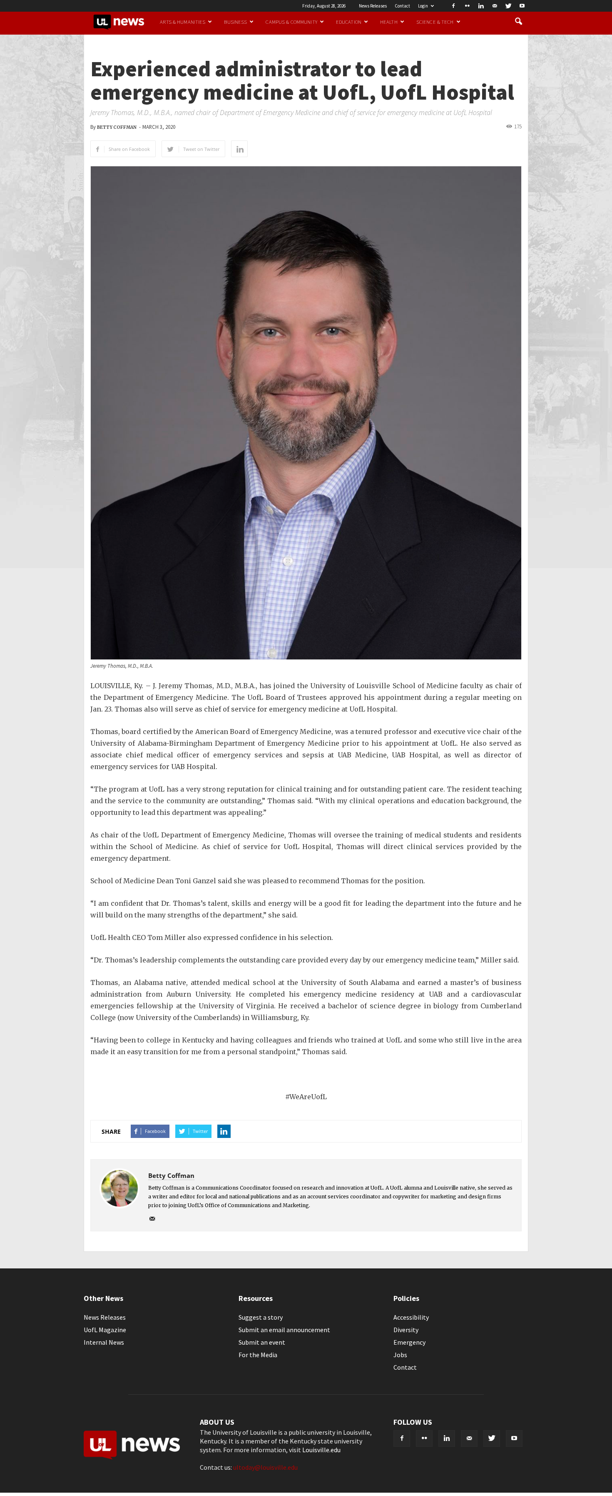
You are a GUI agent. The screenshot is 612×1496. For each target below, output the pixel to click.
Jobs (400, 1355)
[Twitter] (508, 6)
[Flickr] (467, 6)
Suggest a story (261, 1317)
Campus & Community (291, 21)
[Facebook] (453, 6)
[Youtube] (522, 6)
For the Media (258, 1355)
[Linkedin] (481, 6)
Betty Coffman (117, 127)
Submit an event (262, 1342)
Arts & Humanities (182, 21)
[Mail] (494, 6)
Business (235, 21)
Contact (402, 6)
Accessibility (411, 1317)
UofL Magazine (105, 1330)
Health (389, 21)
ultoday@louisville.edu (265, 1467)
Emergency (409, 1342)
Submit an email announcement (284, 1330)
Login (423, 6)
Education (348, 21)
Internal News (104, 1342)
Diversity (405, 1330)
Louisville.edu (321, 1450)
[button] (518, 22)
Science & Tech (435, 21)
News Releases (373, 6)
